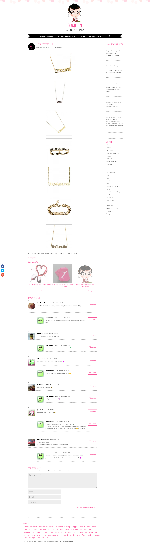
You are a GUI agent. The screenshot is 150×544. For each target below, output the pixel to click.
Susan (107, 83)
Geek (108, 183)
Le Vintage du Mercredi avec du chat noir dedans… (43, 291)
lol (52, 532)
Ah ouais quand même (113, 145)
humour (40, 532)
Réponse (92, 305)
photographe (53, 535)
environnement (76, 529)
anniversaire (43, 527)
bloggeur (74, 527)
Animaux (109, 148)
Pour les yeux (46, 47)
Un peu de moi (82, 36)
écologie (44, 538)
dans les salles (57, 529)
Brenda (39, 439)
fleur (90, 529)
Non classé (110, 197)
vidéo (26, 538)
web (38, 538)
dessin (66, 529)
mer (69, 532)
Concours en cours (112, 161)
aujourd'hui (60, 527)
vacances (96, 535)
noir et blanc (83, 532)
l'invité (47, 532)
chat (88, 527)
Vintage (109, 214)
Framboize (75, 25)
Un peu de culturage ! (112, 208)
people (26, 535)
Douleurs (109, 170)
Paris (96, 532)
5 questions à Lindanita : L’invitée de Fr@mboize (82, 291)
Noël (91, 532)
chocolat (27, 529)
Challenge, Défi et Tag (113, 153)
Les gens (109, 189)
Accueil (42, 36)
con (40, 529)
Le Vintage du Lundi (116, 51)
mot (74, 532)
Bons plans (39, 47)
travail (88, 535)
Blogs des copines (53, 36)
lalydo (39, 384)
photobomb (41, 535)
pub (60, 535)
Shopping (92, 36)
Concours (109, 159)
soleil (66, 535)
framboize (27, 532)
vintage (32, 538)
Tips (60, 541)
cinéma (34, 529)
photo (33, 535)
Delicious (109, 164)
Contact (100, 36)
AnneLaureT (41, 303)
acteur (26, 527)
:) (37, 410)
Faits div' (109, 178)
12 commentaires (57, 47)
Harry (107, 51)
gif (34, 532)
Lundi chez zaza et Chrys (113, 192)
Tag (83, 535)
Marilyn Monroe (61, 532)
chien (94, 527)
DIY (108, 167)
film (85, 529)
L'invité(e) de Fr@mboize (113, 186)
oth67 (39, 333)
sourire (72, 535)
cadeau (82, 527)
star (78, 535)
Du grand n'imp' (111, 172)
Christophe (109, 66)
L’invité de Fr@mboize (68, 36)
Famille (109, 181)
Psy (108, 203)
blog (68, 527)
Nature (108, 194)
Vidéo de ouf (110, 211)
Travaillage (110, 205)
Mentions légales (68, 541)
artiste (51, 527)
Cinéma (109, 156)
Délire (108, 175)
